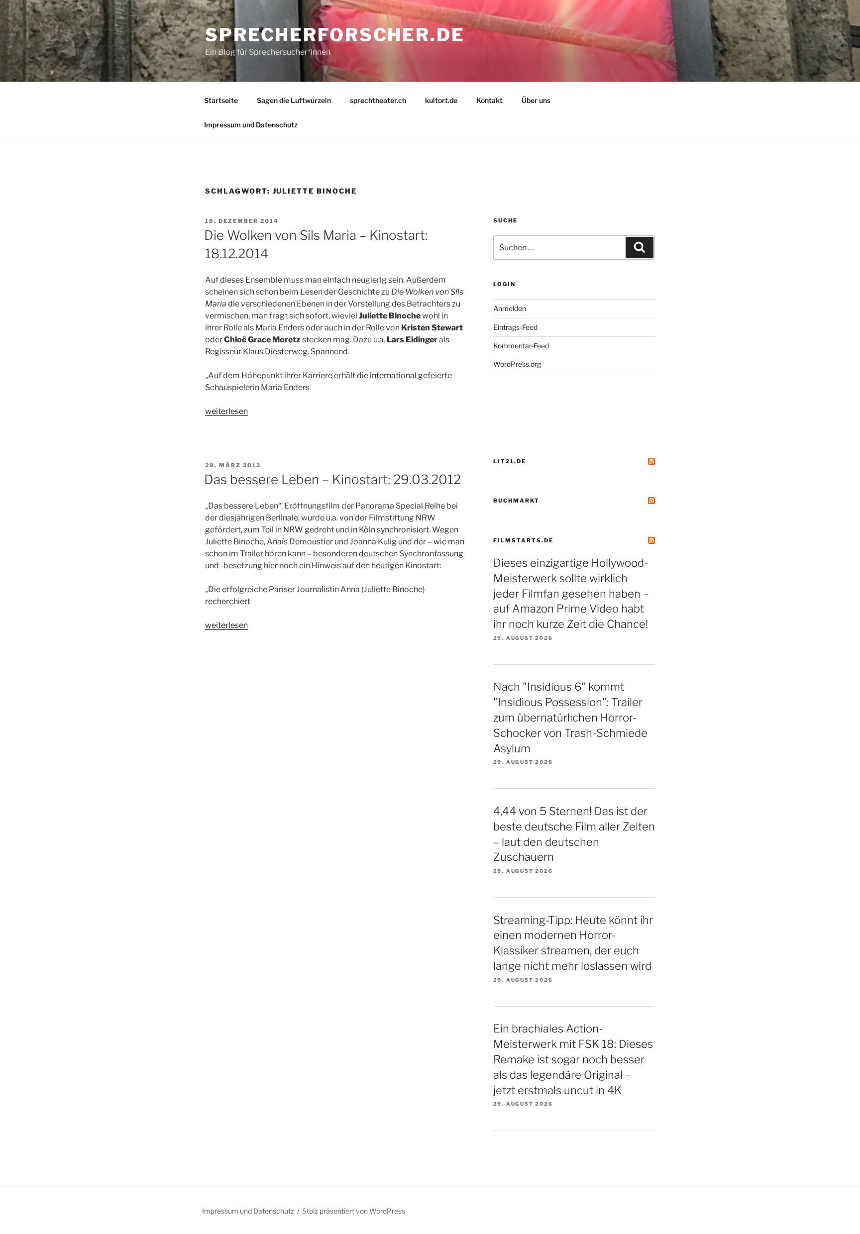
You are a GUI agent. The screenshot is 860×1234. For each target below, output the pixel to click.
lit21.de (509, 461)
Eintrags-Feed (515, 327)
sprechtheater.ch (378, 100)
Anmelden (509, 308)
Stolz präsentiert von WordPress (353, 1211)
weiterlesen (226, 411)
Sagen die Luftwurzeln (294, 100)
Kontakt (489, 100)
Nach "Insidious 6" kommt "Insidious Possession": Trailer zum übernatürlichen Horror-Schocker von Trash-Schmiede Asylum (570, 717)
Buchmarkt (516, 500)
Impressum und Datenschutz (251, 124)
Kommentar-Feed (521, 345)
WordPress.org (517, 364)
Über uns (536, 100)
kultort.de (441, 100)
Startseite (221, 100)
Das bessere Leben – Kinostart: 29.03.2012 (332, 479)
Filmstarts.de (523, 540)
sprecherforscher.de (335, 35)
